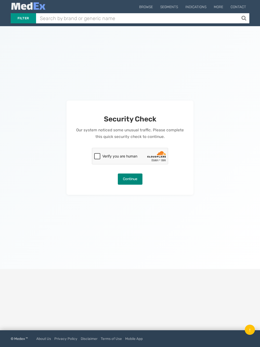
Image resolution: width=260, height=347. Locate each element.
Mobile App (134, 339)
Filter (23, 18)
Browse (146, 7)
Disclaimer (89, 339)
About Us (43, 339)
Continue (130, 179)
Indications (195, 7)
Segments (169, 7)
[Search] (244, 18)
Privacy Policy (65, 339)
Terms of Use (111, 339)
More (218, 7)
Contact (238, 7)
